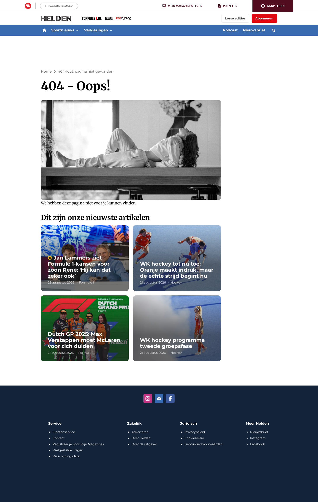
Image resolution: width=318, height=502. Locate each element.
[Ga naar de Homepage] (56, 18)
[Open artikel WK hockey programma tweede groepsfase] (177, 328)
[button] (272, 6)
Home (46, 71)
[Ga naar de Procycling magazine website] (123, 18)
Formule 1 (86, 282)
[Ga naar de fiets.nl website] (109, 18)
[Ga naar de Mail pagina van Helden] (159, 398)
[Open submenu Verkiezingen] (111, 30)
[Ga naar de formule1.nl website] (92, 18)
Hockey (176, 282)
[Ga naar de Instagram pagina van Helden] (147, 398)
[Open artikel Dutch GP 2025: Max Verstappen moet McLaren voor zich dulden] (85, 328)
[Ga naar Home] (44, 30)
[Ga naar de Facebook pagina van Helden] (170, 398)
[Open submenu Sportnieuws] (77, 30)
